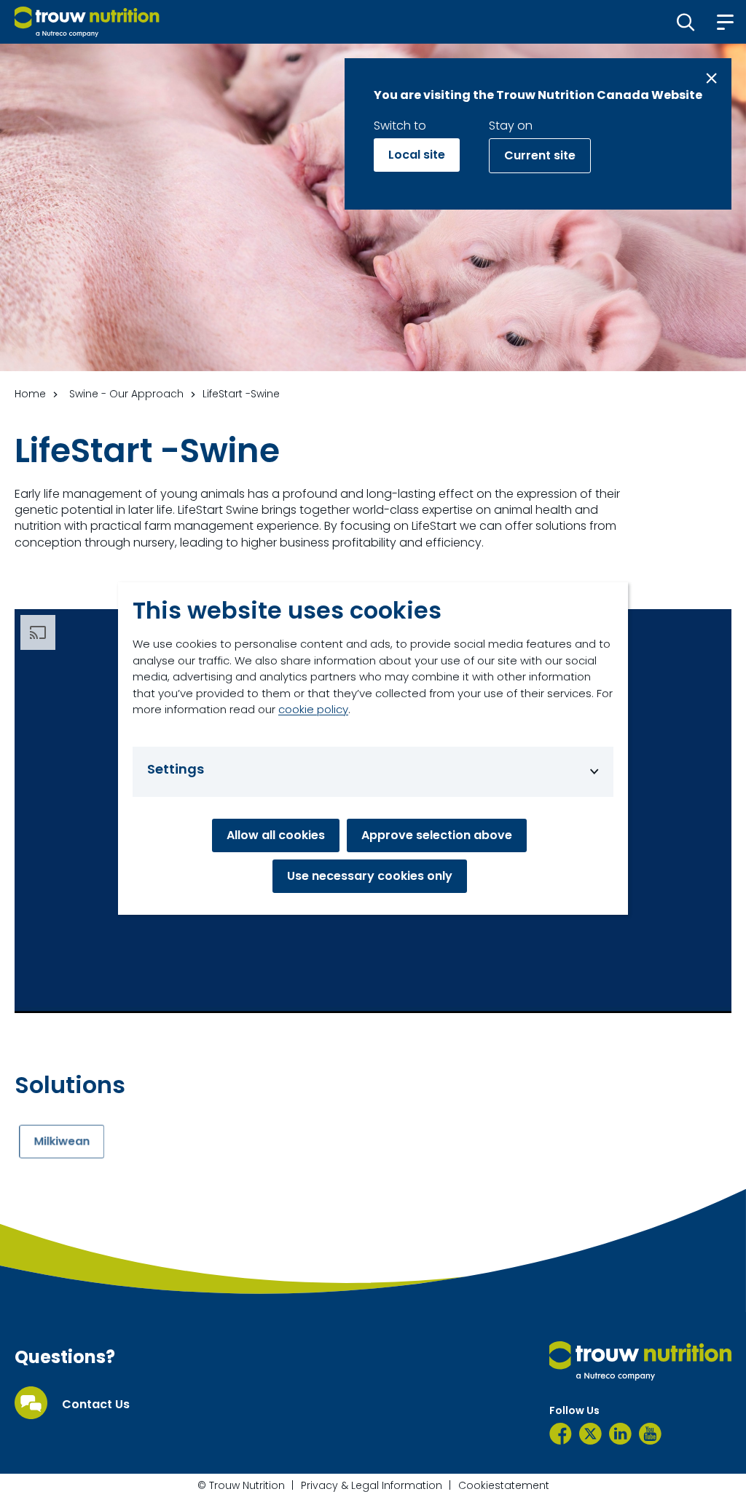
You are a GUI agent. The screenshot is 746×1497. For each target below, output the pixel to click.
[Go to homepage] (87, 22)
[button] (686, 22)
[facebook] (560, 1434)
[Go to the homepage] (640, 1361)
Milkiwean (62, 1141)
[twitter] (590, 1434)
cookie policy (313, 709)
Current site (540, 155)
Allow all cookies (276, 835)
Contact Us (96, 1405)
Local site (416, 154)
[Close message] (711, 78)
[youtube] (650, 1434)
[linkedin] (620, 1434)
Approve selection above (436, 835)
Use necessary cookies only (369, 875)
